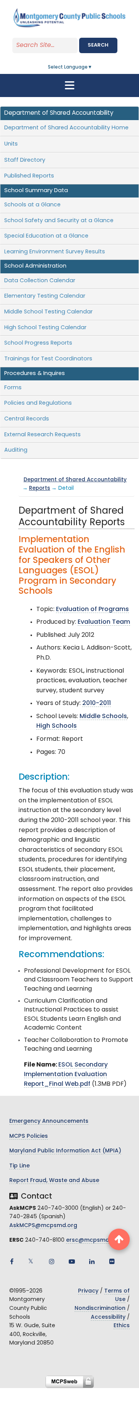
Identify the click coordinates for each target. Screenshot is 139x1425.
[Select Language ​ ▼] (92, 67)
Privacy (88, 1291)
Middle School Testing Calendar (48, 312)
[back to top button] (119, 1239)
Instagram (52, 1261)
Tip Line (19, 1166)
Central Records (26, 419)
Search (98, 45)
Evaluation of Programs (92, 609)
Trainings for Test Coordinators (48, 359)
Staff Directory (24, 160)
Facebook (12, 1261)
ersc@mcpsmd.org (93, 1240)
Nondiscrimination (100, 1308)
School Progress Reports (38, 343)
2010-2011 (96, 703)
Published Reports (29, 176)
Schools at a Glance (32, 205)
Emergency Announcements (48, 1121)
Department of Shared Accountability (75, 479)
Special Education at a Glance (46, 236)
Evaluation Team (104, 622)
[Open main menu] (69, 85)
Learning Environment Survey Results (54, 252)
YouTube (72, 1261)
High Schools (56, 726)
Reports (39, 488)
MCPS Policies (28, 1136)
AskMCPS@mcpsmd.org (43, 1226)
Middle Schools (103, 716)
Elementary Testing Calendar (44, 296)
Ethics (122, 1326)
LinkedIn (92, 1261)
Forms (13, 388)
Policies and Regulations (38, 403)
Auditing (15, 450)
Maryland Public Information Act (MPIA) (65, 1151)
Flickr (112, 1261)
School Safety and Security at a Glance (59, 221)
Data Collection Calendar (39, 281)
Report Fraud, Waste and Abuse (54, 1181)
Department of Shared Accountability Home (66, 128)
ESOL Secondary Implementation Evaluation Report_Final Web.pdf (66, 1074)
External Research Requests (42, 435)
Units (11, 144)
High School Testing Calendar (45, 328)
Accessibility (108, 1317)
